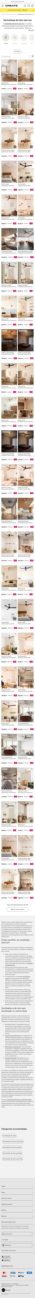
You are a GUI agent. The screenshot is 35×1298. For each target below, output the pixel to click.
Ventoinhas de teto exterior (12, 1147)
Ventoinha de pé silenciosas (13, 1035)
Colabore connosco (6, 1204)
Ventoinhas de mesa (10, 1058)
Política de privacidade (7, 1285)
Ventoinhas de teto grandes (12, 1153)
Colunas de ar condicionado (13, 1046)
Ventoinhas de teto (11, 14)
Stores (3, 1192)
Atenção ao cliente (6, 1198)
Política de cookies (6, 1286)
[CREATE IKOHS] (11, 5)
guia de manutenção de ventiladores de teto (19, 1099)
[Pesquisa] (25, 6)
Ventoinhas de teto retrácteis (13, 1141)
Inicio (3, 14)
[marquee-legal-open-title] (33, 10)
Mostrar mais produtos (17, 909)
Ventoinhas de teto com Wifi (12, 1159)
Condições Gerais (6, 1283)
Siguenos (4, 1216)
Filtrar (18, 51)
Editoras (3, 1210)
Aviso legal (15, 1283)
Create (3, 1186)
